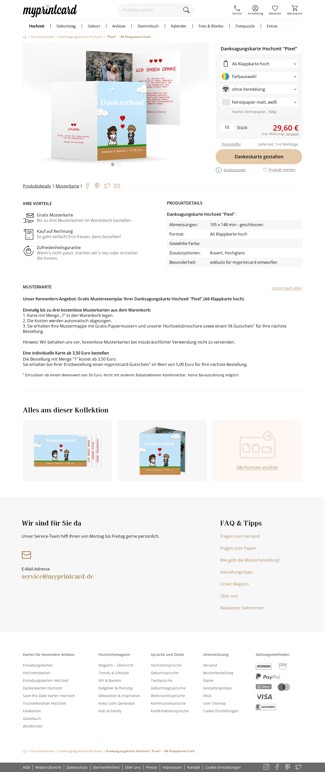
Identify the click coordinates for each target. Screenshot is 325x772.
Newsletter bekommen (242, 608)
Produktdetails (37, 186)
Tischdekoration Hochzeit (44, 703)
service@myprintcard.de (58, 576)
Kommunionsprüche (168, 703)
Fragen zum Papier (238, 548)
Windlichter (33, 726)
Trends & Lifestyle (114, 672)
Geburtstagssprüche (168, 688)
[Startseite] (25, 37)
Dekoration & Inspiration (119, 695)
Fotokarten (32, 710)
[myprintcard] (50, 16)
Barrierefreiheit (106, 767)
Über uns (229, 596)
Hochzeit (36, 25)
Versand (210, 665)
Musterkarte (67, 186)
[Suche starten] (186, 10)
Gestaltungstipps (236, 572)
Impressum (172, 767)
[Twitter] (107, 186)
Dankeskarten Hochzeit (42, 688)
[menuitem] (237, 10)
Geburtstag (66, 25)
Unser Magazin (234, 584)
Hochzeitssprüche (166, 665)
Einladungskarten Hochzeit (46, 680)
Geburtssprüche (164, 672)
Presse (151, 767)
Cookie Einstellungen (221, 710)
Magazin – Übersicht (116, 665)
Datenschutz (77, 767)
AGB (26, 767)
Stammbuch (148, 25)
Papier (208, 680)
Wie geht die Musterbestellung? (250, 560)
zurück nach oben (287, 288)
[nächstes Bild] (203, 107)
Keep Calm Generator (117, 703)
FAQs (207, 695)
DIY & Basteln (110, 680)
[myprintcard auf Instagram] (266, 767)
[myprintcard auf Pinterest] (288, 767)
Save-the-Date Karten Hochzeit (49, 695)
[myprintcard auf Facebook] (277, 767)
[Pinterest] (97, 186)
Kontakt (193, 767)
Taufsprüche (161, 680)
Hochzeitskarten (36, 672)
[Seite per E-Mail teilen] (117, 186)
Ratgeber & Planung (116, 688)
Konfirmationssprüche (170, 710)
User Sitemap (214, 703)
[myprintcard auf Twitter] (298, 767)
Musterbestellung (218, 672)
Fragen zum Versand (240, 536)
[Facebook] (87, 186)
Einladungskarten (38, 665)
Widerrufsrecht (48, 767)
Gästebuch (32, 718)
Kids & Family (110, 710)
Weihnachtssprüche (168, 695)
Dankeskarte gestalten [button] (259, 156)
